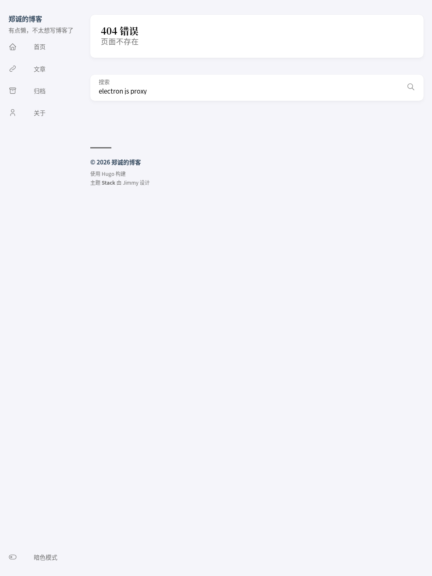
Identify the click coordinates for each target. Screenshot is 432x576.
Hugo (108, 173)
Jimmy (130, 182)
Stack (108, 182)
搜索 (104, 82)
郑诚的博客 (25, 18)
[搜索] (411, 88)
